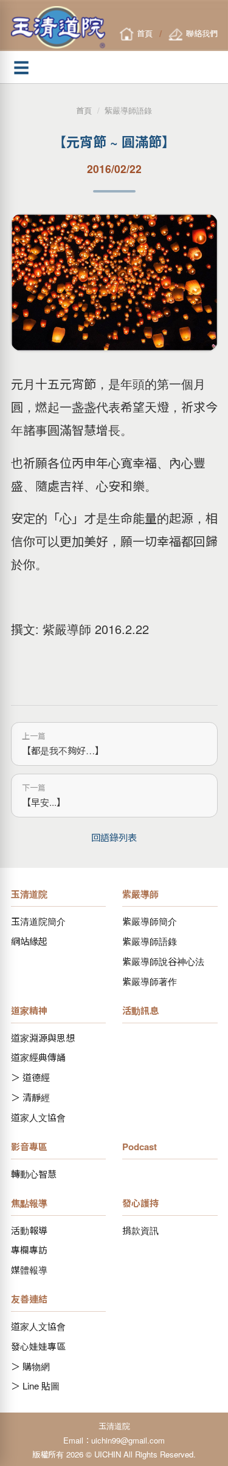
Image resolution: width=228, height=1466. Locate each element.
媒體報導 (29, 1269)
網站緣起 (29, 941)
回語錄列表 (114, 837)
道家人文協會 (38, 1117)
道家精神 (29, 1010)
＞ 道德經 (30, 1077)
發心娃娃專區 (38, 1346)
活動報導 (29, 1230)
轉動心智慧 (34, 1173)
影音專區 (29, 1146)
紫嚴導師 (140, 894)
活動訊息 (140, 1010)
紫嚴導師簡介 (149, 921)
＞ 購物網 (30, 1366)
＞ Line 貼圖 (35, 1385)
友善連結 (29, 1299)
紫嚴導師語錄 (128, 110)
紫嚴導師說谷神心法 (163, 961)
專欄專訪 (29, 1249)
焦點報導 (29, 1203)
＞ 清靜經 (30, 1097)
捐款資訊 (140, 1230)
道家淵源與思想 (43, 1037)
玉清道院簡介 (38, 921)
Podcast (139, 1146)
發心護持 (140, 1203)
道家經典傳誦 (38, 1057)
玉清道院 (29, 894)
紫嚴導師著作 (149, 981)
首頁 (84, 110)
